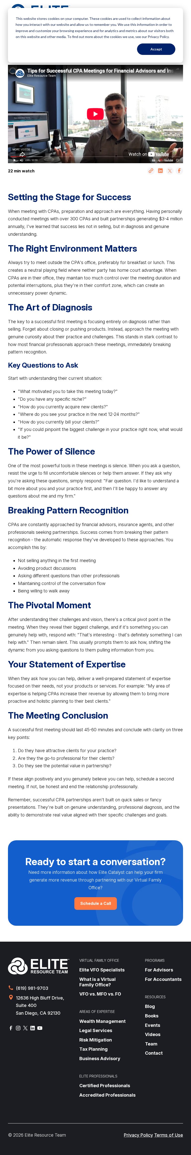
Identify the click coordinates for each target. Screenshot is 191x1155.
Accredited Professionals (107, 1095)
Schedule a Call (95, 903)
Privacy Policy (138, 1135)
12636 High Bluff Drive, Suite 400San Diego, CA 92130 (40, 1005)
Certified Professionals (104, 1085)
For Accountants (163, 979)
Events (152, 1025)
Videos (152, 1034)
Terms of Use (168, 1135)
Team (151, 1043)
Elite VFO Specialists (102, 969)
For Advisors (159, 969)
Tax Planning (93, 1049)
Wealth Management (102, 1021)
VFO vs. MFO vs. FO (100, 994)
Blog (150, 1006)
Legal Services (95, 1030)
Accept (156, 49)
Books (151, 1015)
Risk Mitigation (95, 1039)
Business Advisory (99, 1058)
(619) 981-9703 (32, 988)
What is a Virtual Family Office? (97, 982)
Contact (154, 1053)
